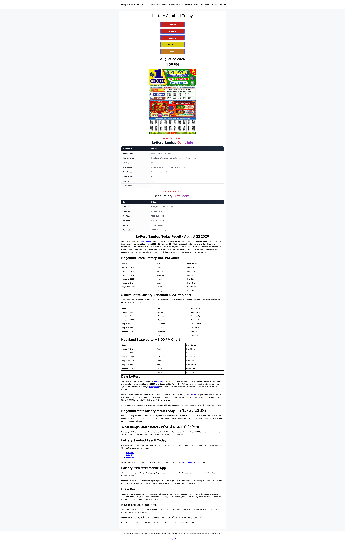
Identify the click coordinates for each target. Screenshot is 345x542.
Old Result (214, 4)
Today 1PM (130, 453)
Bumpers (223, 4)
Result (207, 4)
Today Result (198, 4)
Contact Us (172, 539)
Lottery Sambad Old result (191, 462)
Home (153, 4)
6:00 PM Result (174, 4)
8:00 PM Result (187, 4)
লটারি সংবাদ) (194, 395)
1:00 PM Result (162, 4)
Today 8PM (130, 457)
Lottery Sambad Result (131, 4)
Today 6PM (130, 455)
